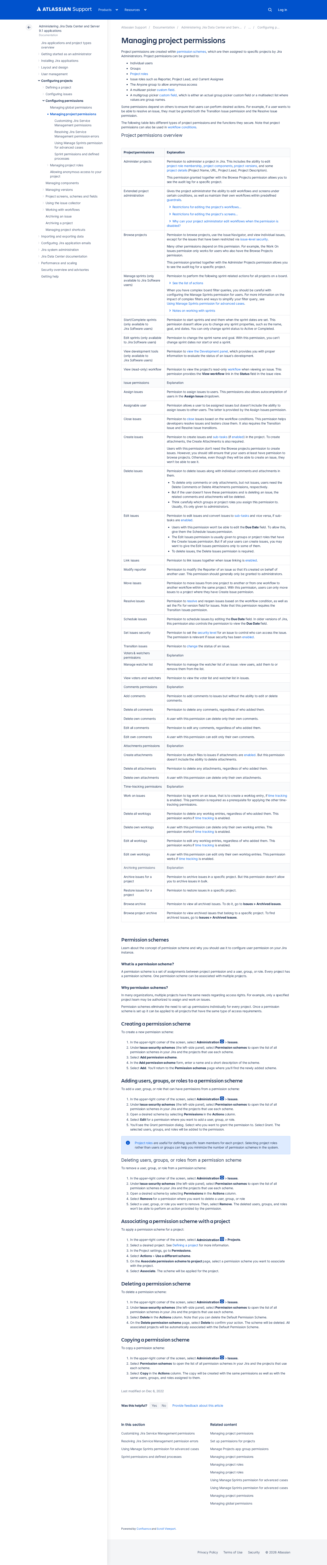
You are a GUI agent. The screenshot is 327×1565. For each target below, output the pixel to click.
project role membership (184, 166)
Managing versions (59, 189)
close (190, 419)
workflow (234, 369)
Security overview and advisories (65, 270)
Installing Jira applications (59, 60)
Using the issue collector (63, 203)
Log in (282, 10)
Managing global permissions (71, 107)
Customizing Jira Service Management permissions (158, 1433)
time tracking (277, 795)
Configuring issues (59, 94)
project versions (245, 166)
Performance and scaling (59, 263)
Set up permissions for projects (232, 1441)
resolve (192, 601)
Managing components (62, 183)
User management (54, 74)
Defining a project (58, 87)
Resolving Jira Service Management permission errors (159, 1441)
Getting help (50, 276)
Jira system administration (60, 249)
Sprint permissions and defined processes (151, 1456)
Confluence (144, 1528)
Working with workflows (62, 209)
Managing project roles (66, 165)
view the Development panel (207, 351)
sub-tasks (220, 437)
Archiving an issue (59, 216)
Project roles (139, 74)
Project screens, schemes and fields (71, 196)
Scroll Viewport (166, 1528)
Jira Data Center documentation (64, 256)
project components (218, 166)
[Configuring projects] (249, 27)
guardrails (174, 200)
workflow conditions (182, 127)
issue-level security (254, 239)
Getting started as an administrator (66, 54)
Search (270, 9)
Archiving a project (59, 223)
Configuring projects (57, 80)
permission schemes (191, 51)
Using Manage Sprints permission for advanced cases (205, 303)
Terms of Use (232, 1552)
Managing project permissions (73, 114)
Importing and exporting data (62, 236)
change (192, 646)
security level (207, 632)
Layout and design (54, 67)
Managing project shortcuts (65, 229)
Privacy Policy (208, 1552)
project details (177, 170)
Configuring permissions (64, 101)
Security (254, 1552)
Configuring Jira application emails (66, 243)
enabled (238, 437)
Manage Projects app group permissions (239, 1449)
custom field (165, 90)
